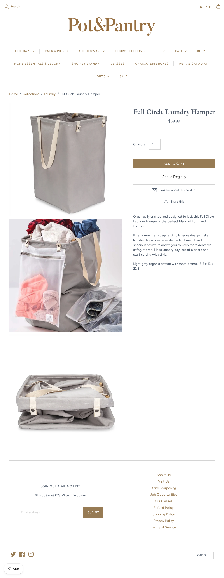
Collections (31, 94)
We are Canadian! (194, 63)
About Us (164, 475)
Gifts (101, 76)
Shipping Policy (163, 514)
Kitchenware (90, 51)
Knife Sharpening (163, 488)
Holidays (23, 51)
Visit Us (163, 481)
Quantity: (139, 144)
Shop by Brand (84, 63)
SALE (123, 76)
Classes (118, 63)
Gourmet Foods (128, 51)
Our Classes (163, 501)
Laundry (50, 94)
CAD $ (201, 555)
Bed (159, 51)
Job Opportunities (163, 494)
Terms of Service (163, 527)
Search (15, 6)
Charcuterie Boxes (151, 63)
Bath (179, 51)
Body (201, 51)
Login (208, 6)
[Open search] (7, 6)
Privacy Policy (164, 521)
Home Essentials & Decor (36, 63)
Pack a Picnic (56, 51)
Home (13, 94)
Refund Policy (164, 508)
